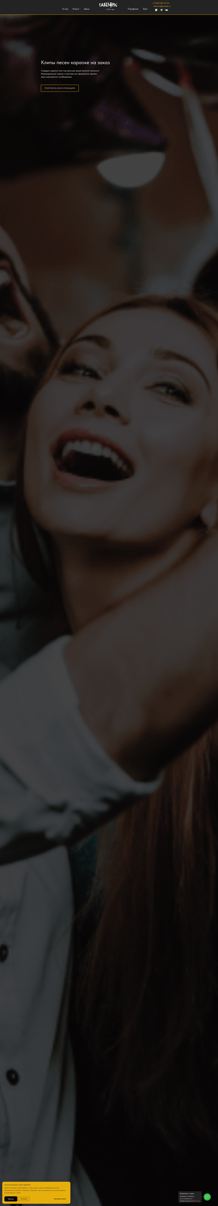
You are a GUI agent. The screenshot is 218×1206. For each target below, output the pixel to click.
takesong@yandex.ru (161, 6)
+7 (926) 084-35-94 (160, 3)
